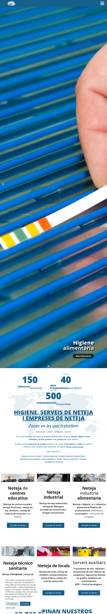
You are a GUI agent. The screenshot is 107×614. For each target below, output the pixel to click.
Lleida (49, 432)
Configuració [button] (12, 604)
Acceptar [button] (25, 604)
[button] (3, 184)
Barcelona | (41, 432)
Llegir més (10, 607)
